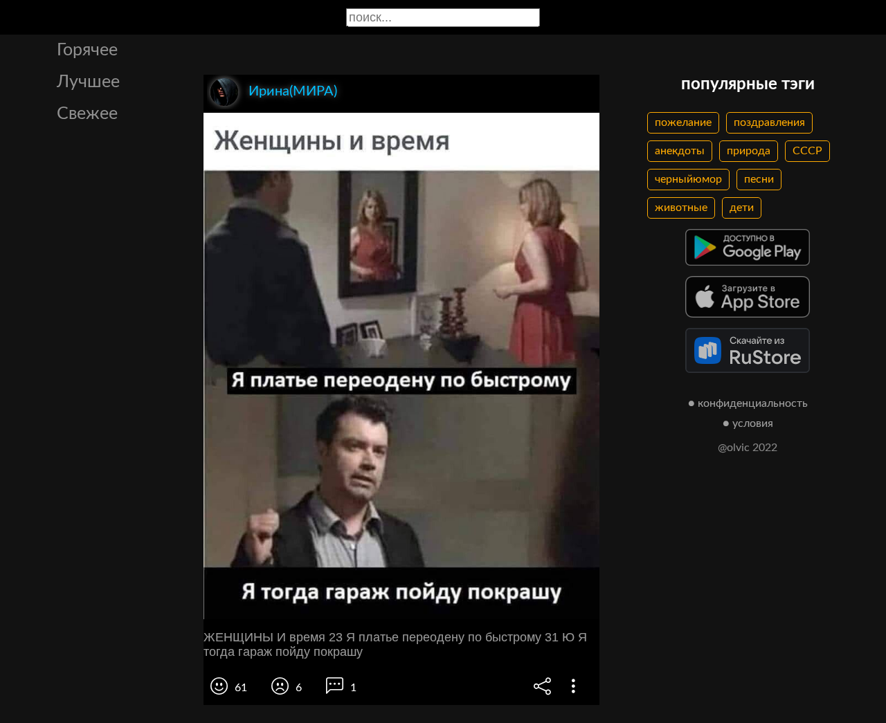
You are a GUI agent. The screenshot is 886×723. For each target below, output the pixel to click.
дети (742, 207)
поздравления (769, 122)
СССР (807, 150)
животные (681, 207)
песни (759, 179)
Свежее (87, 113)
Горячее (87, 50)
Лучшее (88, 82)
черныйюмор (688, 179)
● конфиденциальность (748, 403)
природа (748, 150)
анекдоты (680, 150)
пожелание (683, 122)
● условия (748, 423)
